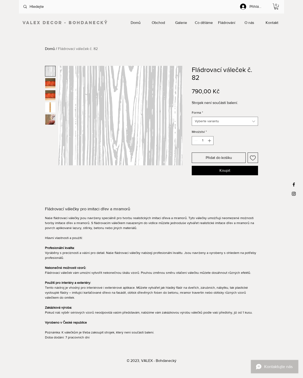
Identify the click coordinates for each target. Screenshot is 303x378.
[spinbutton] (202, 140)
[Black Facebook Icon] (293, 184)
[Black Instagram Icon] (293, 193)
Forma (197, 112)
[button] (276, 6)
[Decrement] (195, 140)
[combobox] (225, 121)
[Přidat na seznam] (253, 158)
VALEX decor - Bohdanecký (65, 22)
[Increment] (210, 140)
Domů (50, 49)
